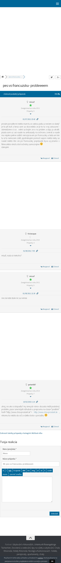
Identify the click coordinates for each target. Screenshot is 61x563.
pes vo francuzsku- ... (15, 77)
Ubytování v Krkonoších (23, 544)
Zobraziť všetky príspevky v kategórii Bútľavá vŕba (21, 433)
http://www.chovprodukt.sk (45, 412)
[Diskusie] (3, 77)
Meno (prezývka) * (9, 449)
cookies (40, 558)
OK (52, 561)
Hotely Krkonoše (20, 551)
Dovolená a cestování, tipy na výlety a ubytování (33, 547)
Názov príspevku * (9, 459)
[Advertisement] (30, 39)
